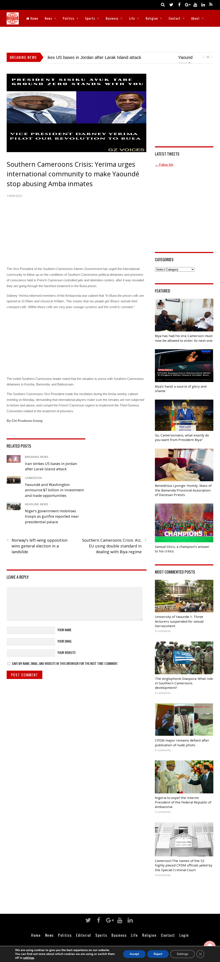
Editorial (83, 940)
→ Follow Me (164, 170)
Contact (174, 18)
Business (112, 18)
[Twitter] (171, 4)
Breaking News (37, 462)
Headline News (36, 510)
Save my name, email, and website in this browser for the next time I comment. (65, 669)
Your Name (64, 635)
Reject (158, 954)
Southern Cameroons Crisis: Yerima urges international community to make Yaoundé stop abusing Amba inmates (73, 179)
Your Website (66, 658)
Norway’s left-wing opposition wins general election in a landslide (37, 551)
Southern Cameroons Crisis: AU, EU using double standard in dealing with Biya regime (114, 551)
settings (28, 958)
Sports (90, 18)
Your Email (64, 646)
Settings (182, 954)
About (195, 18)
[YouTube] (195, 4)
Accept (134, 954)
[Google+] (187, 4)
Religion (152, 18)
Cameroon (33, 483)
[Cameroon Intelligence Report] (13, 21)
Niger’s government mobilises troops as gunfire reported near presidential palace (52, 522)
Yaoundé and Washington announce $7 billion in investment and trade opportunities (54, 495)
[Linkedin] (203, 4)
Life (132, 18)
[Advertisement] (110, 38)
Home (33, 18)
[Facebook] (179, 4)
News (48, 18)
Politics (68, 18)
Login (184, 940)
